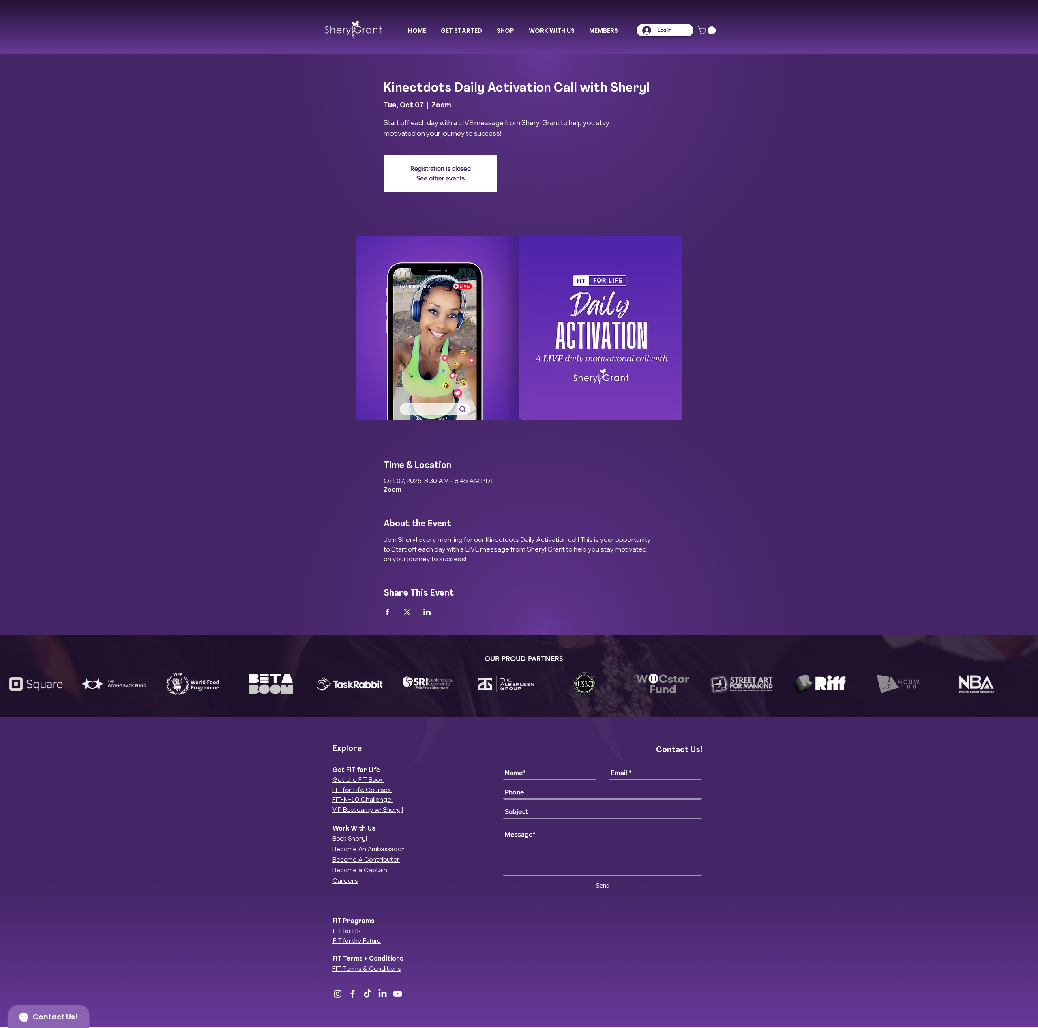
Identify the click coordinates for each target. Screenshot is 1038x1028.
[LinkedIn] (382, 994)
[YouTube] (397, 994)
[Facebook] (352, 994)
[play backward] (10, 684)
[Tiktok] (367, 994)
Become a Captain (359, 871)
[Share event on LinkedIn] (427, 612)
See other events (440, 178)
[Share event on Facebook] (387, 612)
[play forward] (1028, 684)
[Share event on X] (407, 612)
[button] (461, 31)
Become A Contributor (366, 860)
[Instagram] (337, 994)
